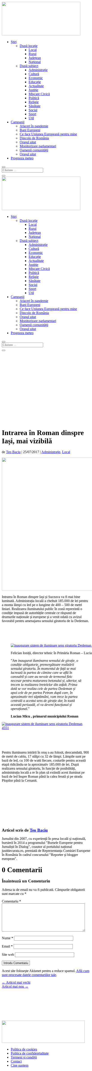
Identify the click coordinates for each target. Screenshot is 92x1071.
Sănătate (34, 106)
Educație (35, 82)
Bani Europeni (30, 130)
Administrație (38, 70)
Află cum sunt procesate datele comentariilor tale (45, 973)
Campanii (17, 122)
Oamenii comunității (34, 150)
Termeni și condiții (24, 1057)
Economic (36, 78)
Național (35, 62)
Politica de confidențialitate (30, 1053)
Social (33, 110)
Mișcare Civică (39, 94)
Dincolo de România (34, 138)
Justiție (33, 90)
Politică (34, 98)
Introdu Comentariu (16, 963)
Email (7, 946)
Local (33, 50)
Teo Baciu (13, 452)
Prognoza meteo (22, 158)
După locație (29, 46)
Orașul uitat (28, 142)
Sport (32, 114)
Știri (14, 42)
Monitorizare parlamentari (38, 146)
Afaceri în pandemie (34, 126)
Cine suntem (19, 1065)
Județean (35, 58)
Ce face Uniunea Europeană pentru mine (48, 134)
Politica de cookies (24, 1049)
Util (31, 118)
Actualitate (36, 86)
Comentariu (11, 901)
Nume (7, 938)
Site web (8, 954)
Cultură (34, 74)
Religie (34, 102)
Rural (32, 54)
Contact (16, 1061)
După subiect (29, 66)
